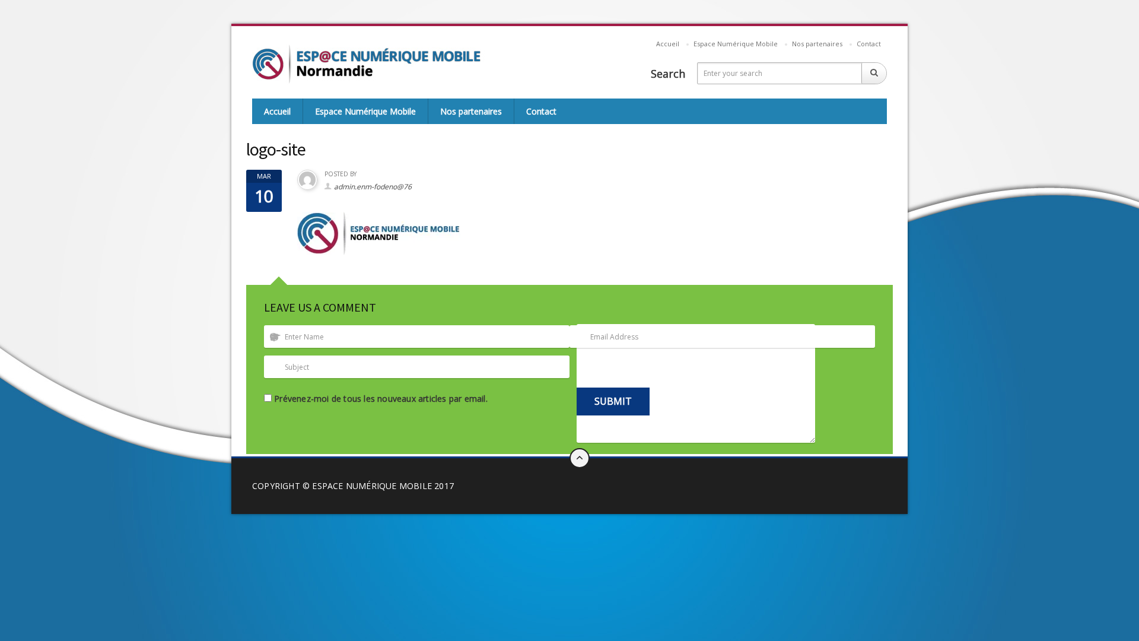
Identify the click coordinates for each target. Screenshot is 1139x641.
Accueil (667, 43)
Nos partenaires (817, 43)
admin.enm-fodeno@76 (373, 187)
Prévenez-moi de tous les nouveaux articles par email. (381, 398)
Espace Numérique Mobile (735, 43)
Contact (869, 43)
